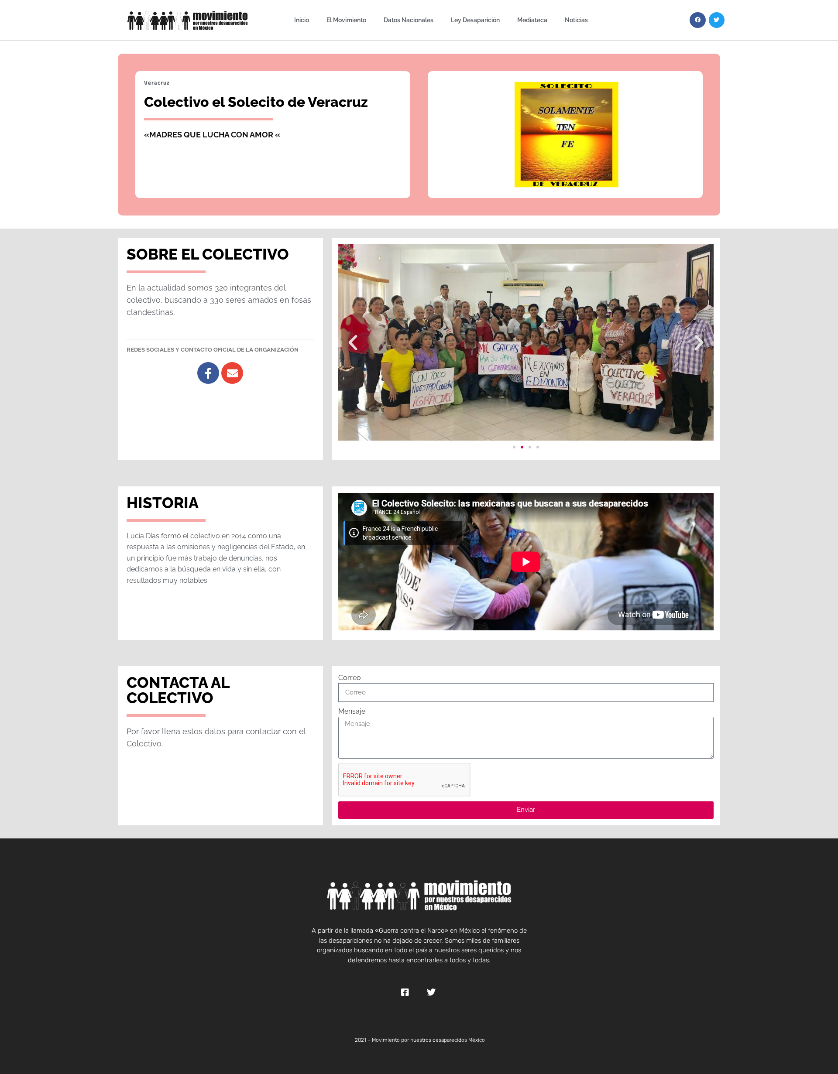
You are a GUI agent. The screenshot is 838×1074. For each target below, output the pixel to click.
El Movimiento (346, 20)
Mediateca (532, 20)
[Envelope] (232, 373)
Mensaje (351, 711)
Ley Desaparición (475, 20)
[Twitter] (717, 20)
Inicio (301, 20)
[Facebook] (697, 20)
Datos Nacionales (408, 20)
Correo (349, 678)
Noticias (576, 20)
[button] (353, 342)
